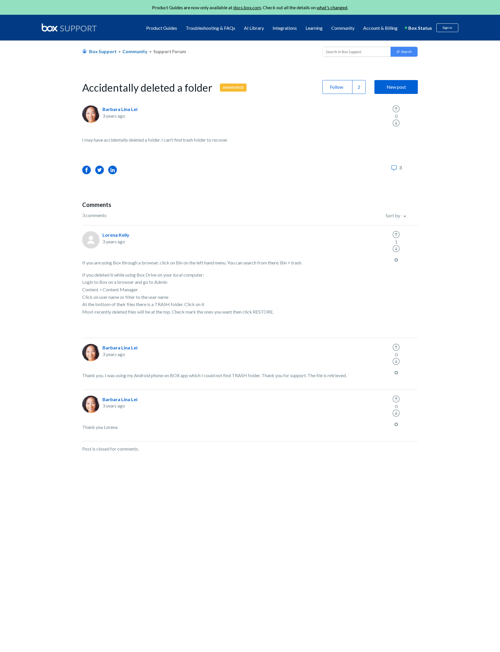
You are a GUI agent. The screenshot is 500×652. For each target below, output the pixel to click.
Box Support (103, 51)
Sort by (393, 215)
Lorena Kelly (115, 235)
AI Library (254, 28)
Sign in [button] (447, 27)
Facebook (86, 170)
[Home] (69, 27)
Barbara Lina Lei (119, 109)
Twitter (99, 170)
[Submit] (404, 52)
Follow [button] (336, 87)
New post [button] (396, 87)
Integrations (285, 28)
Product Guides (161, 28)
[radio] (396, 108)
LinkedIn (112, 170)
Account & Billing (380, 28)
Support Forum (169, 51)
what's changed (332, 7)
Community (342, 28)
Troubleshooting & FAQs (210, 28)
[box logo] (69, 27)
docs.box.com (247, 7)
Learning (314, 28)
